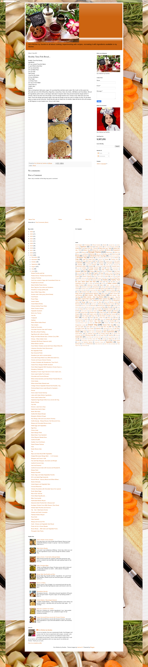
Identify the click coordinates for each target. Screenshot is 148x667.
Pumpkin (84, 314)
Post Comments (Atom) (42, 222)
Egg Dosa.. (34, 428)
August (34, 266)
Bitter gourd (98, 254)
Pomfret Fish (93, 312)
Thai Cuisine (82, 338)
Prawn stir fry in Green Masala (39, 526)
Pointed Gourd (83, 312)
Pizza (76, 312)
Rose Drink (34, 517)
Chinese (101, 263)
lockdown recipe (85, 291)
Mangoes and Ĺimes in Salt (38, 458)
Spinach (98, 328)
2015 (31, 255)
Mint (88, 303)
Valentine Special (87, 342)
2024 (31, 234)
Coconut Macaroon (36, 486)
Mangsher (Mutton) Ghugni (38, 416)
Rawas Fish (94, 316)
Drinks (110, 271)
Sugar (97, 335)
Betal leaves (109, 252)
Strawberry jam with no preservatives (41, 355)
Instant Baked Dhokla (37, 303)
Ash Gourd (107, 246)
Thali (99, 338)
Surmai (116, 335)
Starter (77, 332)
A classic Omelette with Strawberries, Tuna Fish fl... (45, 362)
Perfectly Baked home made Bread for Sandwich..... (45, 388)
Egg (90, 273)
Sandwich (107, 319)
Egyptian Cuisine (108, 273)
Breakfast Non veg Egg (98, 256)
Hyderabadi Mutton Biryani (38, 500)
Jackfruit (77, 286)
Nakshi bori (116, 305)
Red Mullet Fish (104, 316)
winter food (106, 343)
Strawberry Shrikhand (37, 369)
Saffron (86, 319)
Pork (109, 312)
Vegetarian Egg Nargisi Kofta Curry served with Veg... (45, 399)
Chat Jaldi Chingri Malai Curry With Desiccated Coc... (45, 357)
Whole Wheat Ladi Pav (37, 343)
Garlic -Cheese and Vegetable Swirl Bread (42, 524)
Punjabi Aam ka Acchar (37, 282)
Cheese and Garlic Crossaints (39, 512)
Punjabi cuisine (93, 314)
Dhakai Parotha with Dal (37, 273)
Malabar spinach (88, 300)
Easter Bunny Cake (36, 449)
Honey (116, 281)
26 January (87, 245)
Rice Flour (85, 317)
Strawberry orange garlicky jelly (39, 289)
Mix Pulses (93, 303)
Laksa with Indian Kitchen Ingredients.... (42, 395)
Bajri (82, 248)
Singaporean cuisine (80, 325)
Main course (104, 293)
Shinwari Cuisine (83, 322)
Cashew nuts (114, 259)
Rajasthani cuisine (110, 314)
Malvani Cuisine (108, 300)
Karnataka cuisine (84, 288)
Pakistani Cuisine (108, 309)
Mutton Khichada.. (36, 482)
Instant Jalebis (35, 301)
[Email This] (56, 163)
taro (104, 337)
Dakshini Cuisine (93, 269)
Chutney (80, 264)
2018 (31, 248)
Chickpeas (88, 263)
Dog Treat (104, 271)
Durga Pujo (84, 273)
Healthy (105, 280)
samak (101, 319)
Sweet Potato (89, 337)
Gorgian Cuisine (101, 278)
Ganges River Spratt (98, 276)
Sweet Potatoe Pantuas (37, 444)
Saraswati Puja (79, 321)
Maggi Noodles (79, 293)
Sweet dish (78, 337)
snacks (88, 326)
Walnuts (83, 343)
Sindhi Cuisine (114, 322)
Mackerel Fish (114, 291)
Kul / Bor (82, 290)
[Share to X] (59, 163)
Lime (78, 291)
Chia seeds (117, 261)
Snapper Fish (95, 326)
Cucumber (77, 269)
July (33, 269)
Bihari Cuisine (80, 254)
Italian (101, 285)
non (84, 307)
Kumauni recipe (92, 290)
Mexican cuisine (113, 302)
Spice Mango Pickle (36, 432)
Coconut (93, 264)
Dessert (77, 271)
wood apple (113, 343)
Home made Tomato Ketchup (39, 392)
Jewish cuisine (109, 286)
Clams (87, 264)
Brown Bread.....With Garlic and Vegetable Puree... (45, 528)
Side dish (98, 322)
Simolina (106, 322)
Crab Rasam (34, 296)
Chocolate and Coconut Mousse (40, 376)
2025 (31, 231)
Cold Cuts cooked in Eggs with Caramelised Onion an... (46, 280)
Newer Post (32, 219)
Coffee (101, 264)
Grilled (89, 280)
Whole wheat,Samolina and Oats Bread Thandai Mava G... (47, 378)
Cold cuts (108, 264)
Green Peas (117, 278)
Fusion (77, 276)
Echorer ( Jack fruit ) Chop (38, 406)
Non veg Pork (89, 307)
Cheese (101, 261)
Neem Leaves (78, 307)
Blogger (92, 647)
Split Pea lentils (83, 330)
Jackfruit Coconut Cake (37, 463)
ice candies (90, 283)
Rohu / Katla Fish (100, 317)
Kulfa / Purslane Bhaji (42, 565)
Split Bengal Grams (108, 328)
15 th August (78, 245)
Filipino (95, 274)
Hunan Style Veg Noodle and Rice (46, 574)
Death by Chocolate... (37, 327)
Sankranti (115, 319)
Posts (100, 153)
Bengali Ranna (94, 252)
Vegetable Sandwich (36, 310)
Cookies (91, 266)
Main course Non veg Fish (86, 299)
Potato (115, 312)
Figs (90, 274)
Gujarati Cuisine (97, 280)
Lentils (118, 290)
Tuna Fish (102, 340)
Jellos (102, 286)
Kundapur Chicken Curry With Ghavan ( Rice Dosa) (45, 505)
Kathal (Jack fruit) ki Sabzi (38, 409)
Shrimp (91, 322)
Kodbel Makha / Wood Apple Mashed (47, 600)
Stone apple (91, 331)
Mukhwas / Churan (85, 305)
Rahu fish (101, 314)
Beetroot (84, 252)
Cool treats (97, 266)
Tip (32, 451)
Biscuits (92, 254)
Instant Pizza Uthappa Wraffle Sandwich (42, 364)
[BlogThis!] (58, 163)
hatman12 (80, 647)
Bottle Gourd (115, 254)
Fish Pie (33, 315)
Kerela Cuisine (104, 288)
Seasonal (105, 320)
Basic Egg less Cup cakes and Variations (42, 287)
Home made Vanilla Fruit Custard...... (41, 374)
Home (60, 219)
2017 (31, 250)
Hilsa (106, 281)
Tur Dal (108, 340)
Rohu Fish (110, 317)
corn (78, 268)
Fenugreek (79, 274)
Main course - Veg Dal (113, 297)
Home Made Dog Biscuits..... (39, 496)
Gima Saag (112, 276)
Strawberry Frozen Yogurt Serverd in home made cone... (46, 371)
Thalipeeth (34, 317)
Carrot (106, 259)
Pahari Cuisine (97, 309)
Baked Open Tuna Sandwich (39, 435)
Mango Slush (34, 470)
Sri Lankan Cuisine (113, 330)
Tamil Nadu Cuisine (97, 337)
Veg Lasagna (34, 325)
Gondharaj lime (92, 278)
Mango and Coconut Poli (38, 521)
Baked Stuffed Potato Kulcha (39, 285)
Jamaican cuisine (86, 286)
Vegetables (109, 342)
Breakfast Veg (81, 257)
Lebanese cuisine (110, 290)
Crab (103, 268)
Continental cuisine (80, 266)
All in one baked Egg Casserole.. (40, 477)
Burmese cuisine (109, 257)
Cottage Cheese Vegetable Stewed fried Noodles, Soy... (46, 385)
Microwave (78, 303)
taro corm (109, 337)
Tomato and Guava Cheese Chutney (41, 360)
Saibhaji (33, 320)
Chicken (79, 263)
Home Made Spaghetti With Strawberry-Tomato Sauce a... (47, 367)
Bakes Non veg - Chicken (91, 248)
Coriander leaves (115, 266)
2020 (31, 243)
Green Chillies (109, 278)
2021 (31, 241)
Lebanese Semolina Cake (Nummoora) (41, 348)
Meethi (105, 302)
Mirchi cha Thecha (36, 313)
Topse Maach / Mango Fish (87, 340)
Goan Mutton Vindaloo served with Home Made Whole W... (47, 346)
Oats (103, 307)
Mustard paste (101, 305)
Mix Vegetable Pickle (36, 350)
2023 (31, 236)
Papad (117, 308)
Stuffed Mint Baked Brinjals (38, 414)
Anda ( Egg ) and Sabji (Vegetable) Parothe (43, 474)
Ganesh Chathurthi (87, 276)
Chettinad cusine (108, 261)
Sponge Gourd (91, 330)
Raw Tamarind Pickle (36, 353)
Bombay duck (106, 254)
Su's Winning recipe (88, 335)
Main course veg (104, 299)
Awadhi (77, 248)
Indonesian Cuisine (92, 285)
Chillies (95, 263)
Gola (32, 446)
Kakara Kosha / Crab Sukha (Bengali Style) (48, 557)
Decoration (115, 269)
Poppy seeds (103, 312)
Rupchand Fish (78, 319)
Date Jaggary (106, 269)
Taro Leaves (115, 337)
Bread (34, 165)
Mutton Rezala (35, 402)
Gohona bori (83, 278)
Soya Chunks (90, 328)
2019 (31, 245)
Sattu (86, 320)
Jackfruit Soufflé (35, 439)
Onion (113, 307)
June (33, 271)
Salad (96, 319)
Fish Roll (33, 404)
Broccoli (97, 257)
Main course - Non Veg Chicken (95, 295)
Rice (76, 317)
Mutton (109, 305)
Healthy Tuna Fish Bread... (38, 442)
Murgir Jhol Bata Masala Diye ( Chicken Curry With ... (45, 336)
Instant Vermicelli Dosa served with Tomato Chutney (51, 617)
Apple (91, 246)
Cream (108, 268)
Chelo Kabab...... (35, 381)
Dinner (92, 271)
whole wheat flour (98, 343)
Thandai (104, 338)
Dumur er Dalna (41, 582)
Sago (91, 319)
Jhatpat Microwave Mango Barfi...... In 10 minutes (44, 456)
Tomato (77, 340)
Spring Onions (99, 330)
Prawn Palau (34, 299)
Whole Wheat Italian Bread (38, 322)
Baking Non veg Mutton (98, 250)
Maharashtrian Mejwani (91, 293)
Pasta (90, 310)
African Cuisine (96, 245)
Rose (116, 317)
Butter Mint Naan (35, 411)
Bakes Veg (87, 250)
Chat (96, 261)
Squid (105, 330)
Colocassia (115, 264)
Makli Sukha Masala (42, 548)
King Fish (112, 288)
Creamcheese (115, 268)
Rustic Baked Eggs (36, 491)
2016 (31, 252)
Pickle (101, 310)
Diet (85, 271)
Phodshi (95, 310)
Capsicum (100, 259)
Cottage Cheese (93, 268)
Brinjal (91, 257)
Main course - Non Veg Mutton (93, 297)
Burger (102, 257)
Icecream (97, 283)
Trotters (96, 340)
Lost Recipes (94, 291)
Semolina (111, 321)
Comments (102, 156)
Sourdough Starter (80, 328)
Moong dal (100, 303)
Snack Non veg (108, 325)
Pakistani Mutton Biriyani (37, 514)
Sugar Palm (103, 335)
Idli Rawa (103, 283)
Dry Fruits (117, 271)
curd (83, 269)
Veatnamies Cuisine (99, 342)
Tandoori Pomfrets (36, 278)
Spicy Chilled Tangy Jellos (38, 292)
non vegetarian (97, 307)
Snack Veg (92, 325)
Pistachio (115, 310)
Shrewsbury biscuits (42, 591)
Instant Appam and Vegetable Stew (40, 484)
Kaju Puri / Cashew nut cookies (45, 608)
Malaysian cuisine (98, 300)
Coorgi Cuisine (105, 266)
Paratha (77, 310)
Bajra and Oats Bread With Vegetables (41, 453)
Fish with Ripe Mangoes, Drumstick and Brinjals (44, 460)
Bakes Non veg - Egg (105, 248)
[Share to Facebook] (61, 163)
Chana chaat (34, 430)
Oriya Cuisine (88, 309)
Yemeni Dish (84, 345)
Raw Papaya (85, 316)
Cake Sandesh (35, 519)
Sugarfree (110, 335)
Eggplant (96, 273)
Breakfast (85, 256)
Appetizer (83, 246)
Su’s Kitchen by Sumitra (45, 630)
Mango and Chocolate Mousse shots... (41, 423)
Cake (77, 259)
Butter (116, 257)
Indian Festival (79, 285)
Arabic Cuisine (98, 246)
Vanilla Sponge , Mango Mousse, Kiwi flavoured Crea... (46, 421)
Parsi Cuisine (84, 310)
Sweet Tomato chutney (37, 308)
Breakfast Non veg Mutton (114, 255)
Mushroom (93, 305)
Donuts (33, 390)
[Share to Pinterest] (63, 163)
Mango (83, 302)
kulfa (86, 290)
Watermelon (90, 343)
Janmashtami (95, 286)
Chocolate (109, 263)
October (34, 262)
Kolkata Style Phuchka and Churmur (41, 507)
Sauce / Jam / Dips (94, 321)
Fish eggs (101, 274)
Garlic (106, 276)
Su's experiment (109, 332)
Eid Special (117, 273)
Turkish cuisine (116, 340)
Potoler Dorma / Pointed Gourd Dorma (41, 275)
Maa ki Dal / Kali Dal (36, 493)
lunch (100, 291)
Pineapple (108, 310)
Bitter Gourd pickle (36, 498)
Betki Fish (117, 252)
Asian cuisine (114, 246)
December (35, 257)
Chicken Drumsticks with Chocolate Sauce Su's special (46, 489)
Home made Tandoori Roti (38, 397)
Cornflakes (84, 268)
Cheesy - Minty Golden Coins (39, 339)
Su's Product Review (103, 333)
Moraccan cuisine (110, 303)
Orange (81, 309)
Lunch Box (107, 291)
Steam (85, 331)
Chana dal (90, 261)
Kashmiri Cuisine (94, 288)
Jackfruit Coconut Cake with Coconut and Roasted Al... (46, 467)
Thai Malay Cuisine (91, 338)
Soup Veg (114, 326)
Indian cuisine (112, 283)
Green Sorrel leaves (81, 279)
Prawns (77, 314)
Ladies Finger (100, 290)
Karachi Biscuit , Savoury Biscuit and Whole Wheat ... (45, 479)
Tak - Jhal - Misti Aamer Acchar (39, 510)
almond (104, 245)
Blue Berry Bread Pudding (38, 332)
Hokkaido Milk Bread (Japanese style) (41, 341)
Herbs (101, 281)
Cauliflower (78, 261)
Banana (109, 250)
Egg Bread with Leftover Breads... (40, 334)
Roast (91, 317)
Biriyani (86, 254)
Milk (84, 303)
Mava (100, 302)
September (35, 264)
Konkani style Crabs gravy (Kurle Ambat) (42, 294)
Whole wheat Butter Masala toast (40, 383)
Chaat (84, 261)
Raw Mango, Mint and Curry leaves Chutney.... (43, 418)
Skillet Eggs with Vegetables (38, 425)
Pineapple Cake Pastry (37, 531)
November (35, 259)
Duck (78, 273)
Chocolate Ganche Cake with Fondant (41, 329)
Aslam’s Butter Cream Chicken (45, 539)
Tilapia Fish (111, 338)
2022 (31, 238)
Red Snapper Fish (114, 315)
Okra (109, 307)
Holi (112, 281)
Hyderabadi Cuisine (80, 283)
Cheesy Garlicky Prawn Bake (39, 306)
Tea (76, 338)
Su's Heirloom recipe (90, 333)
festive (85, 274)
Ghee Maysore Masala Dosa (39, 437)
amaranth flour (112, 245)
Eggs (102, 273)
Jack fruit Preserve (36, 465)
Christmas (117, 263)
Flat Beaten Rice (109, 274)
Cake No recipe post (89, 259)
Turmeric (79, 342)
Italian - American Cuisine (112, 285)
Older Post (88, 219)
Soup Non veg (104, 326)
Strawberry (98, 331)
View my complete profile (35, 643)
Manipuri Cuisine (92, 302)
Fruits (116, 274)
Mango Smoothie (35, 472)
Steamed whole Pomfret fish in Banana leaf (43, 503)
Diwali (98, 271)
